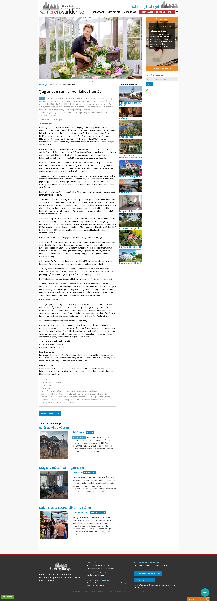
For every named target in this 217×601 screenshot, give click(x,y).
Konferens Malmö (139, 591)
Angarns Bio (77, 472)
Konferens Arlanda (112, 591)
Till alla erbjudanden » (162, 68)
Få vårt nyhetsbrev (154, 75)
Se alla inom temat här (50, 413)
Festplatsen (165, 565)
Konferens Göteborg (125, 591)
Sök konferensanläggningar (80, 591)
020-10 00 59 (131, 12)
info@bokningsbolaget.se (100, 572)
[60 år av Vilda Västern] (54, 445)
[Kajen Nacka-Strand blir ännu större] (54, 525)
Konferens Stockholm (97, 591)
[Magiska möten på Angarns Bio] (54, 485)
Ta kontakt (7, 597)
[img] (162, 43)
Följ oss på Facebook (145, 580)
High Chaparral (78, 432)
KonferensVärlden (153, 565)
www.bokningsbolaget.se (95, 575)
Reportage (98, 12)
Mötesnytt (114, 12)
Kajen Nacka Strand (80, 512)
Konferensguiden (140, 565)
